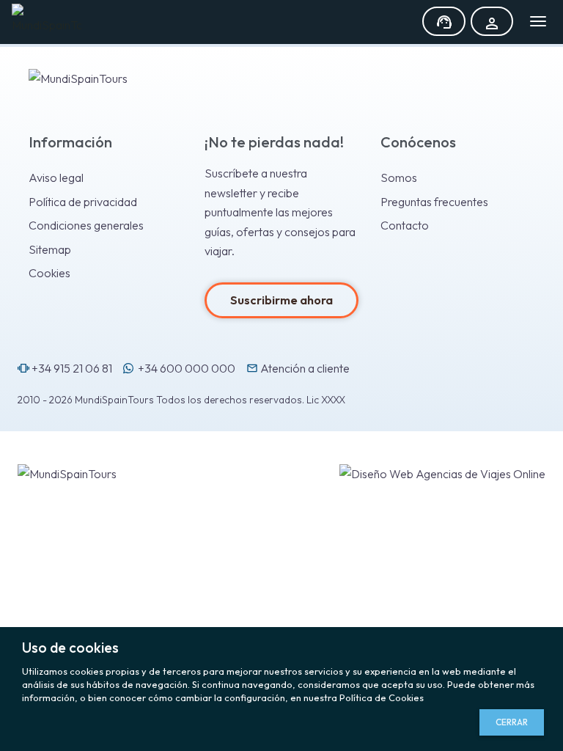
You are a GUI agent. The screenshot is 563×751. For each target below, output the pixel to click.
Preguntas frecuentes (434, 201)
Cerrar (512, 722)
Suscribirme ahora (281, 300)
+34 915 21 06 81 (65, 368)
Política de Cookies (381, 697)
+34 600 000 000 (184, 368)
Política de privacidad (83, 201)
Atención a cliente (298, 368)
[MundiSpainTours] (46, 19)
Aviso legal (56, 177)
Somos (398, 177)
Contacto (404, 225)
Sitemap (50, 249)
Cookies (49, 272)
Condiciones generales (86, 225)
